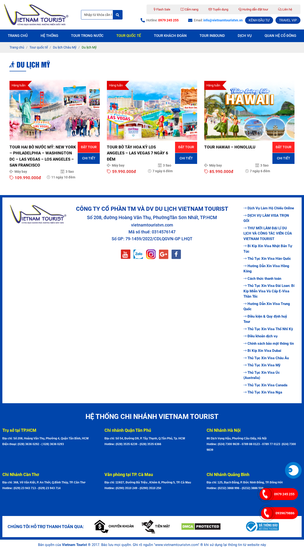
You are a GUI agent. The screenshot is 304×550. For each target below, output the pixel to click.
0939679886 (285, 513)
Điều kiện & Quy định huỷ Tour (265, 319)
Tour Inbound (212, 36)
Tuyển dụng (220, 9)
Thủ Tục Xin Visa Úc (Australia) (261, 375)
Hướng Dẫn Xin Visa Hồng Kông (266, 269)
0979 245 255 (284, 494)
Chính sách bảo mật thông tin (270, 343)
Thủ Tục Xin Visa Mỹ (263, 365)
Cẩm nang (191, 9)
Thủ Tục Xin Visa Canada (267, 385)
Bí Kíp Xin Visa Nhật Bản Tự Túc (267, 249)
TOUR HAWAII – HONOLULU (229, 147)
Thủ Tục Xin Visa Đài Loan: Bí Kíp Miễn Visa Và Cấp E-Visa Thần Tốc (268, 291)
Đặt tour (89, 147)
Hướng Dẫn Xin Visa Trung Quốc (266, 306)
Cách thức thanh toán (264, 278)
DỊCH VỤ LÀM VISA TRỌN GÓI (266, 218)
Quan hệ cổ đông (280, 36)
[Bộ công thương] (273, 526)
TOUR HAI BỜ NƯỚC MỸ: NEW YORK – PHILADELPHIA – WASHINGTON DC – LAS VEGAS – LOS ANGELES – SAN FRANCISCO (43, 156)
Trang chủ (18, 36)
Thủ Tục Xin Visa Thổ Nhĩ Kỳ (270, 329)
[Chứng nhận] (209, 526)
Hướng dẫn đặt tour (255, 9)
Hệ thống (49, 36)
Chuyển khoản (121, 526)
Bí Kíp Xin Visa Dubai (264, 351)
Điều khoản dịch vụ (262, 336)
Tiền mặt (162, 526)
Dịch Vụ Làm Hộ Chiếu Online (270, 208)
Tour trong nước (87, 36)
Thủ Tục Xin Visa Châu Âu (268, 358)
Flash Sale (163, 9)
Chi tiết (88, 158)
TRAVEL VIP (288, 20)
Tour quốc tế (128, 36)
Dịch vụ (245, 36)
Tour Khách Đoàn (170, 36)
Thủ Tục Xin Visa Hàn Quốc (269, 258)
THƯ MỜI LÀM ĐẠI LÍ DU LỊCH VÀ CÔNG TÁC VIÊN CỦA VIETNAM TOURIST (267, 233)
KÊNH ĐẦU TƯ (259, 20)
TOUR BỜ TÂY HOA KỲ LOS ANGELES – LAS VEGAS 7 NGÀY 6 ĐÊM (137, 153)
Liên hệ (287, 9)
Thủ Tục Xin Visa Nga (264, 392)
